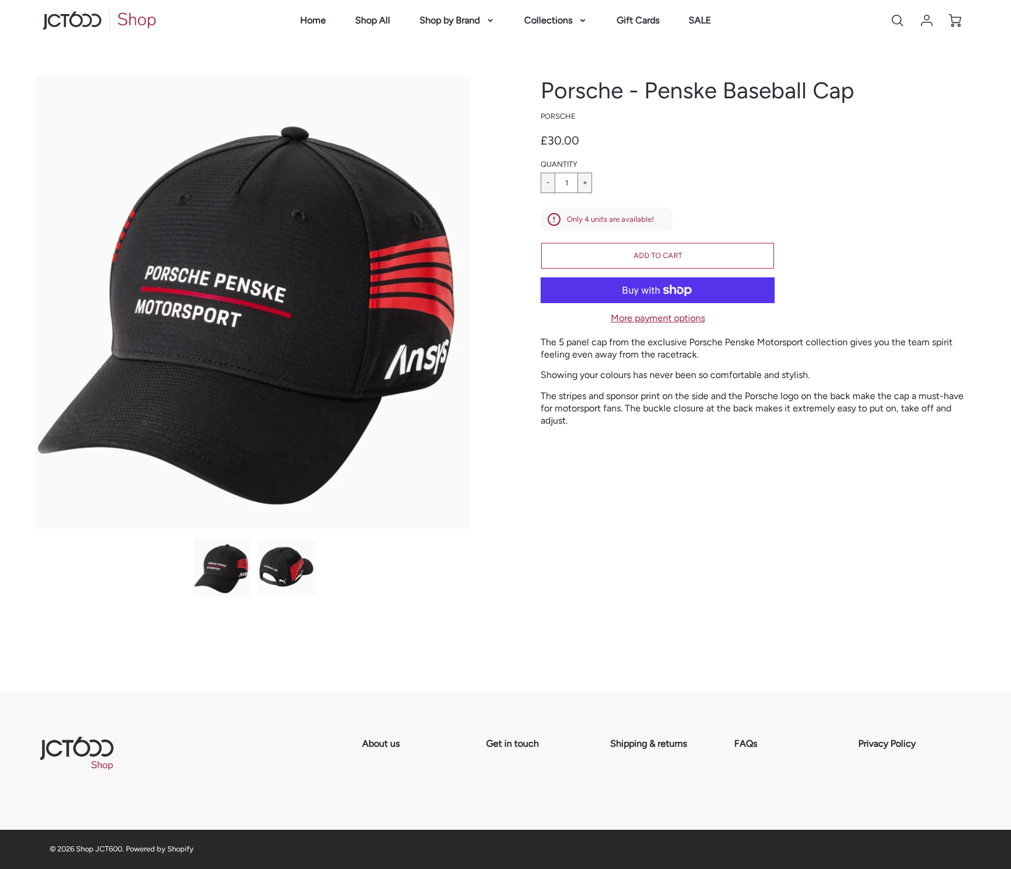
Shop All (372, 20)
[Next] (479, 302)
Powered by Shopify (160, 848)
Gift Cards (638, 20)
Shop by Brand (449, 20)
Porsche (558, 116)
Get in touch (512, 743)
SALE (700, 20)
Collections (548, 20)
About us (381, 743)
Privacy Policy (887, 743)
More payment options (658, 318)
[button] (658, 256)
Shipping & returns (648, 743)
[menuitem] (313, 21)
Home (313, 20)
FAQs (745, 743)
